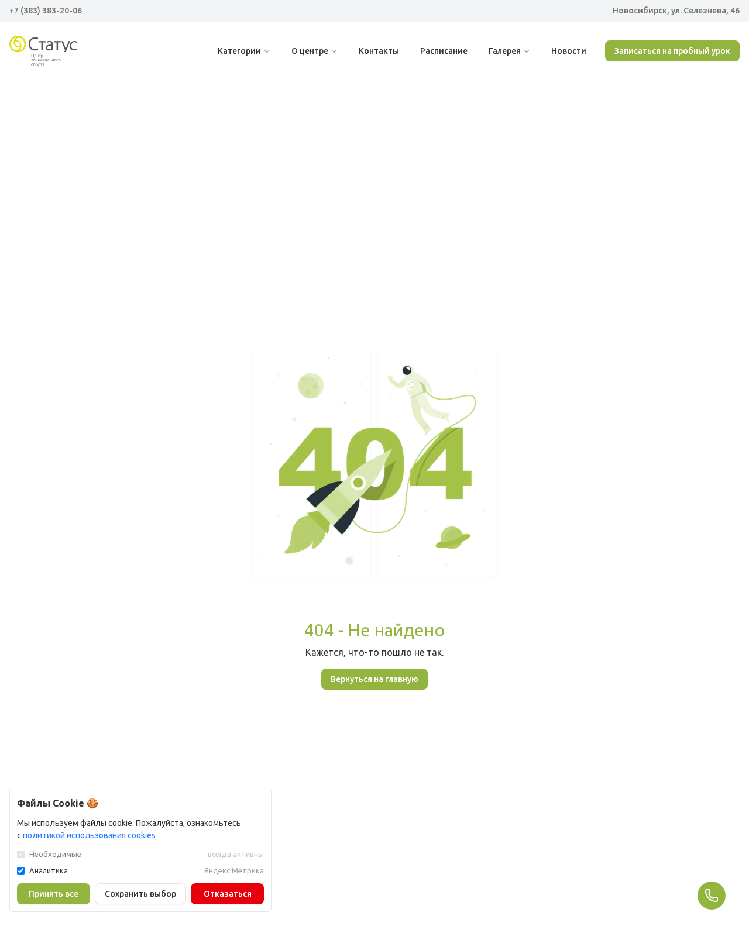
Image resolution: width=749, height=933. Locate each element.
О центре (309, 51)
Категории (239, 51)
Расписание (444, 51)
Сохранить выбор (140, 893)
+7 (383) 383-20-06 (45, 10)
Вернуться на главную (374, 679)
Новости (568, 51)
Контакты (379, 51)
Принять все (53, 893)
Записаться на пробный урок (672, 51)
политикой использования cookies (89, 835)
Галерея (505, 51)
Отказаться (228, 893)
